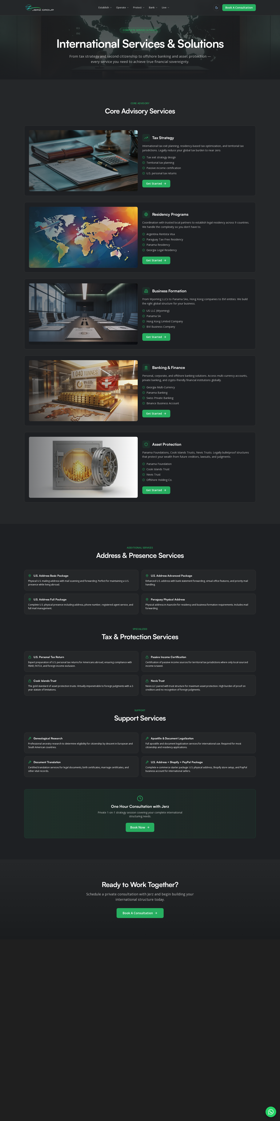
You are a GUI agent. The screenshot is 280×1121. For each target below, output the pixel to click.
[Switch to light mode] (216, 7)
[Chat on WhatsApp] (271, 1112)
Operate (121, 7)
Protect (137, 7)
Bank (152, 7)
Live (164, 7)
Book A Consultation (239, 7)
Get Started (154, 183)
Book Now (137, 827)
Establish (103, 7)
